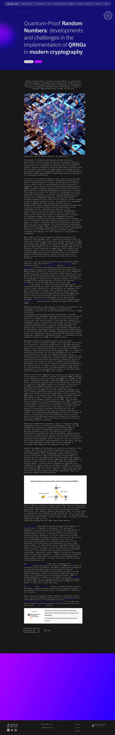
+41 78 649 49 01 (46, 724)
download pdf (30, 630)
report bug (30, 708)
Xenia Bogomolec (30, 526)
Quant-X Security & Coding (37, 564)
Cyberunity (89, 3)
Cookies (77, 731)
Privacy (77, 727)
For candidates (27, 3)
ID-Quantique (76, 577)
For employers (40, 3)
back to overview (24, 12)
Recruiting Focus (59, 3)
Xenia (36, 605)
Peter (43, 605)
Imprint (77, 724)
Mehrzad (30, 301)
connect (79, 689)
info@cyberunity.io (47, 727)
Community (71, 3)
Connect (98, 3)
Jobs (49, 3)
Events (80, 3)
